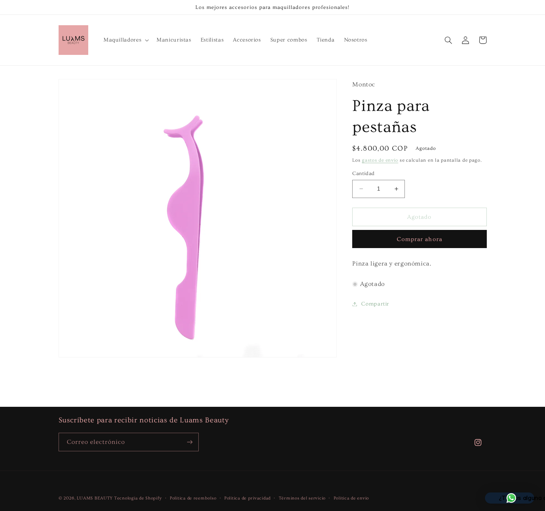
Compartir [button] (375, 304)
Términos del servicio (302, 498)
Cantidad (363, 174)
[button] (125, 40)
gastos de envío (380, 160)
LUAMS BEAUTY (95, 498)
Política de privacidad (247, 498)
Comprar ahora (419, 239)
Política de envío (351, 498)
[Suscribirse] (189, 442)
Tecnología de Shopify (138, 498)
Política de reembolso (193, 498)
